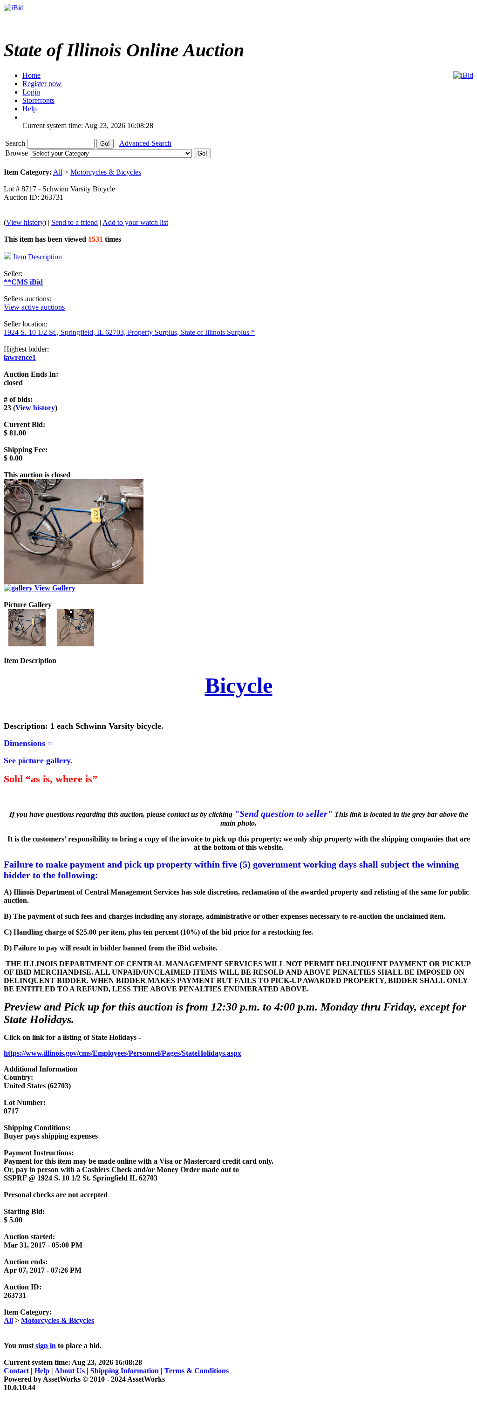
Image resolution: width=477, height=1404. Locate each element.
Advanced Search (145, 143)
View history (25, 222)
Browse (17, 153)
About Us (70, 1371)
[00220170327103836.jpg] (75, 644)
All (57, 172)
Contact (17, 1371)
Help (41, 1371)
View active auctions (34, 307)
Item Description (37, 257)
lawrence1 (20, 357)
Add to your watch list (135, 222)
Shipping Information (124, 1371)
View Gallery (54, 588)
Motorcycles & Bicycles (105, 172)
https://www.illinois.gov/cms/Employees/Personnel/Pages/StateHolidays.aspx (122, 1053)
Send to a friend (74, 222)
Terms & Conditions (196, 1371)
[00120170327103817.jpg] (28, 644)
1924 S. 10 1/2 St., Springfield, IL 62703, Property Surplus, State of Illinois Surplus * (129, 332)
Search (16, 143)
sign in (45, 1346)
